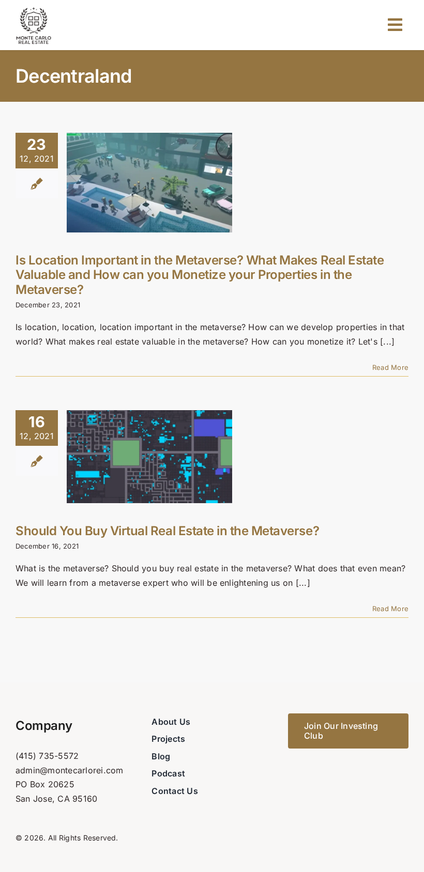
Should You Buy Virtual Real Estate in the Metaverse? (167, 530)
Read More (390, 367)
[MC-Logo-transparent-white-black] (34, 9)
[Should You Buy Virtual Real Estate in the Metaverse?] (149, 456)
